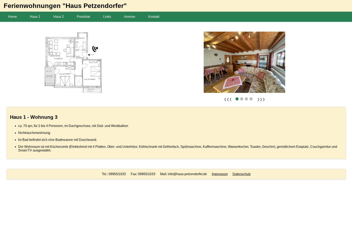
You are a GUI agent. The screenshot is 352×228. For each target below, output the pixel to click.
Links (107, 16)
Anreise (129, 16)
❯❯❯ (261, 99)
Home (12, 16)
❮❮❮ (228, 99)
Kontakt (153, 16)
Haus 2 (58, 16)
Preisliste (83, 16)
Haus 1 (35, 16)
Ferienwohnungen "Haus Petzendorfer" (63, 5)
